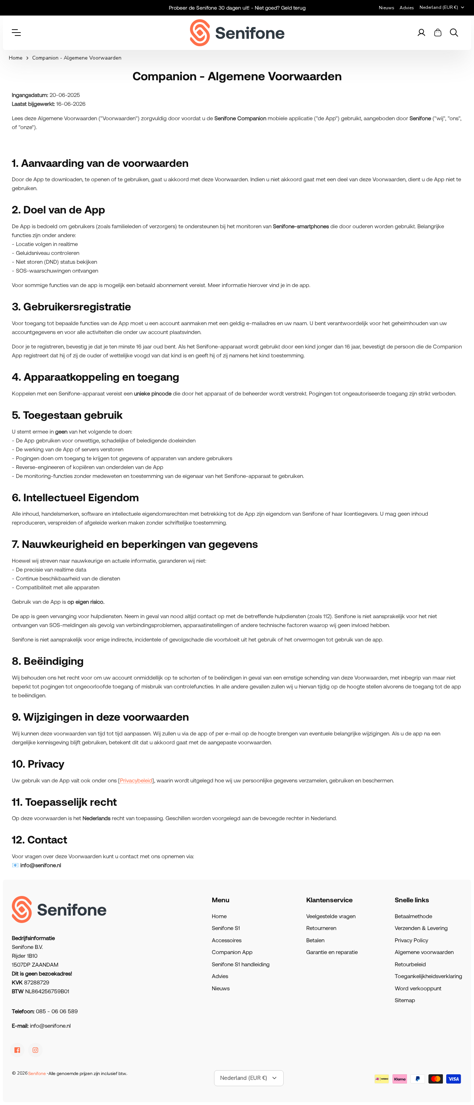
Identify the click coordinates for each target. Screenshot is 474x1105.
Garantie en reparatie (332, 952)
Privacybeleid (136, 780)
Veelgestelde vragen (331, 916)
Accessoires (226, 940)
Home (16, 57)
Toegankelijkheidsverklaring (428, 976)
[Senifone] (237, 32)
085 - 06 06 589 (57, 1011)
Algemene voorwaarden (424, 952)
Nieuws (386, 8)
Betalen (315, 940)
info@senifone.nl (50, 1025)
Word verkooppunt (418, 988)
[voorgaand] (133, 7)
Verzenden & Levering (421, 927)
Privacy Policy (411, 940)
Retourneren (321, 927)
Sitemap (405, 1000)
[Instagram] (35, 1050)
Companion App (232, 952)
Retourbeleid (410, 964)
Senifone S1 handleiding (241, 964)
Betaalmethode (413, 916)
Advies (407, 8)
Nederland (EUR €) (439, 7)
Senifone (37, 1073)
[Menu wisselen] (20, 32)
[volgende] (340, 7)
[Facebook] (17, 1050)
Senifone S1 (226, 927)
